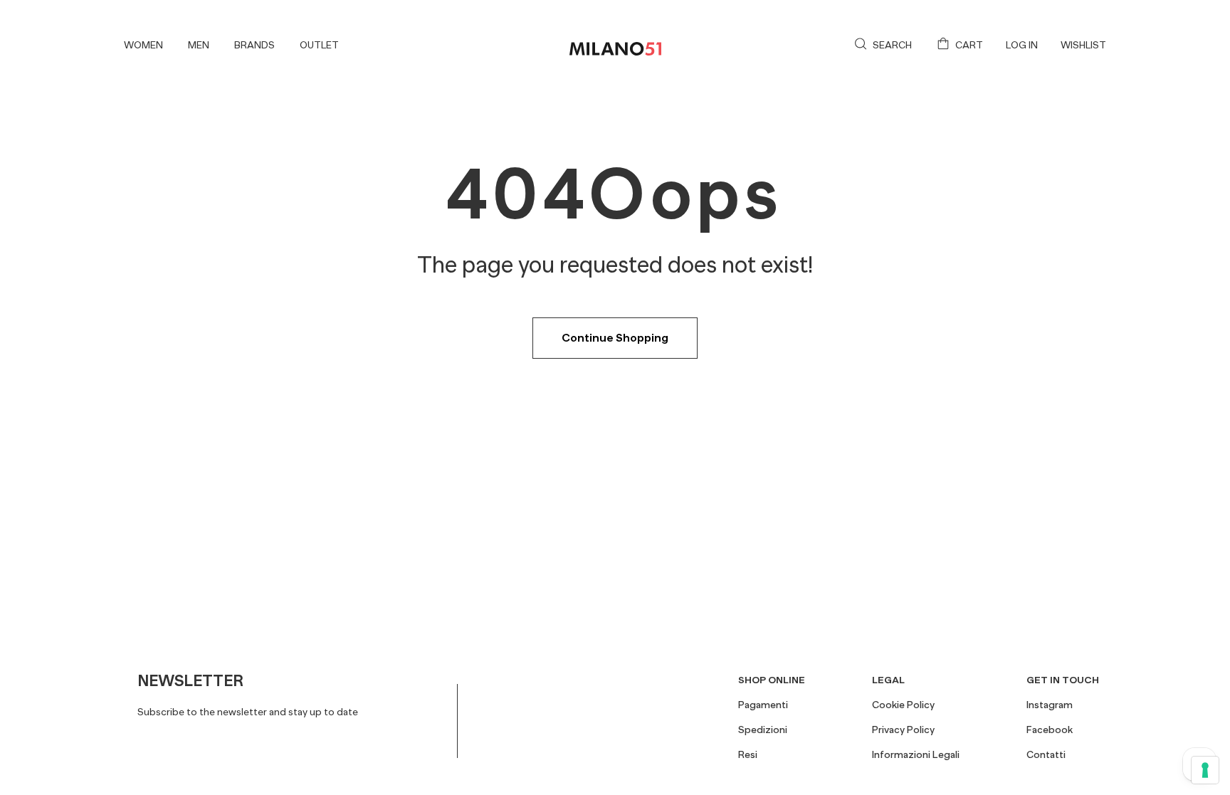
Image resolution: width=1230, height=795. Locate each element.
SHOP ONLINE (771, 679)
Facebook (1049, 729)
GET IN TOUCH (1062, 679)
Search (892, 45)
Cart (969, 45)
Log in (1022, 45)
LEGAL (888, 679)
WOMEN (143, 45)
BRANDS (254, 45)
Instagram (1049, 704)
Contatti (1046, 754)
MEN (198, 45)
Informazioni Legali (916, 754)
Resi (747, 754)
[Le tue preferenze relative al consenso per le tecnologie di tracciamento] (1205, 770)
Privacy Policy (903, 729)
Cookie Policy (903, 704)
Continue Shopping (615, 338)
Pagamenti (763, 704)
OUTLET (319, 45)
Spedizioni (762, 729)
